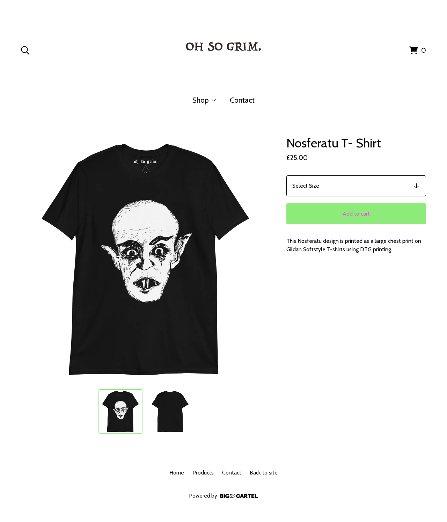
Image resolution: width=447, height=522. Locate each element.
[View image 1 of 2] (120, 411)
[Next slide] (259, 259)
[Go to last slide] (30, 259)
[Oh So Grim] (223, 49)
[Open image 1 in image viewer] (145, 259)
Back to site (264, 472)
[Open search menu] (25, 50)
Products (203, 472)
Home (176, 472)
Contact (242, 100)
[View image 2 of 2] (170, 411)
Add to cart (356, 213)
